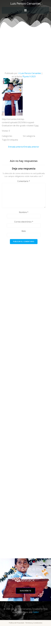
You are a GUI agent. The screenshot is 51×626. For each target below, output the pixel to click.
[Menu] (25, 10)
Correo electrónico (23, 221)
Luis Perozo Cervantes (30, 73)
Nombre (23, 212)
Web (24, 231)
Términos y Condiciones (33, 623)
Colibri (36, 612)
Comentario (23, 181)
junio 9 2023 (30, 76)
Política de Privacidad (16, 623)
